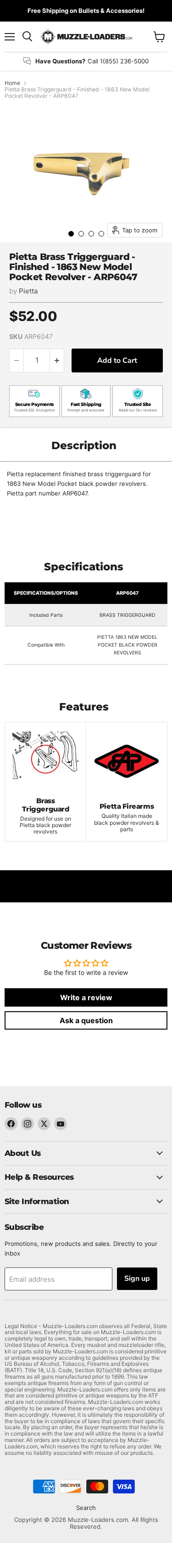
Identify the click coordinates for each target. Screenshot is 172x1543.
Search (86, 1507)
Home (12, 83)
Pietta (28, 291)
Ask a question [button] (86, 1020)
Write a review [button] (86, 997)
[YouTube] (60, 1123)
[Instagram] (27, 1123)
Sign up (137, 1278)
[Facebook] (11, 1123)
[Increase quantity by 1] (57, 360)
